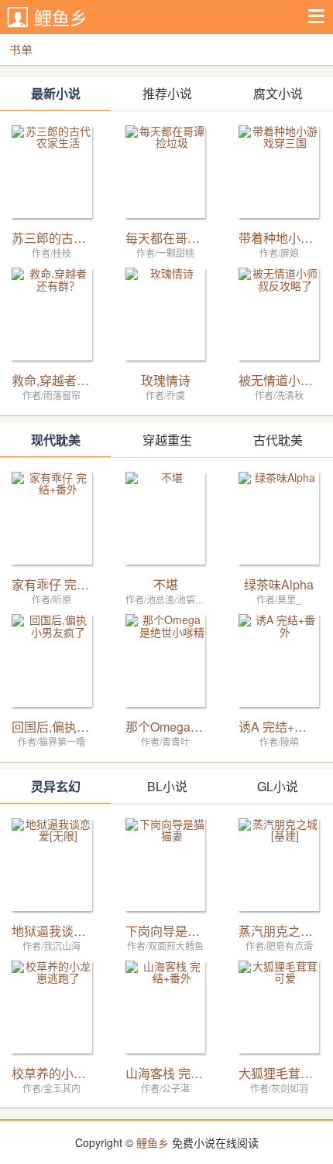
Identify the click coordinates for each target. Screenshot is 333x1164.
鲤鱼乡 (61, 17)
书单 (21, 49)
